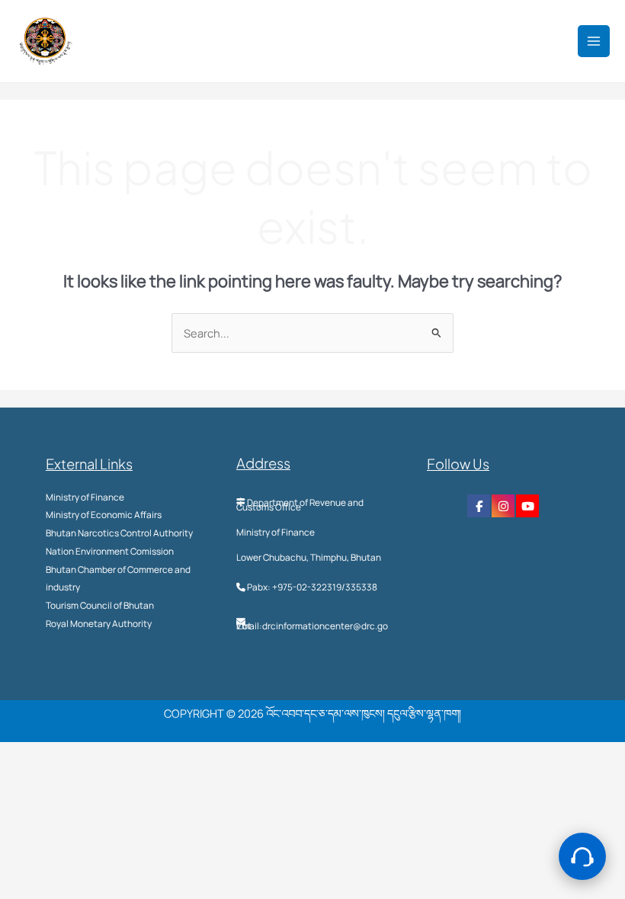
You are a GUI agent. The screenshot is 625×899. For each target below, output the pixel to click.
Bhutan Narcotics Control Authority (119, 532)
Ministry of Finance (85, 497)
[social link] (478, 505)
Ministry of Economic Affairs (104, 514)
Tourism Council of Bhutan (100, 605)
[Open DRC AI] (582, 856)
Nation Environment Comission (110, 551)
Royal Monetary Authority (99, 623)
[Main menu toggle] (594, 41)
